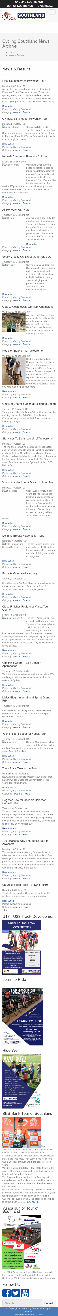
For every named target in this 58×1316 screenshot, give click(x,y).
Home (11, 52)
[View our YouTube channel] (25, 1295)
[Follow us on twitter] (15, 1295)
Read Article (8, 106)
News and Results (21, 112)
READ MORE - (33, 1201)
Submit (48, 1303)
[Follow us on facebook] (6, 1295)
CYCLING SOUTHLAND (29, 2)
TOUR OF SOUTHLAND (19, 6)
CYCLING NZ (45, 6)
